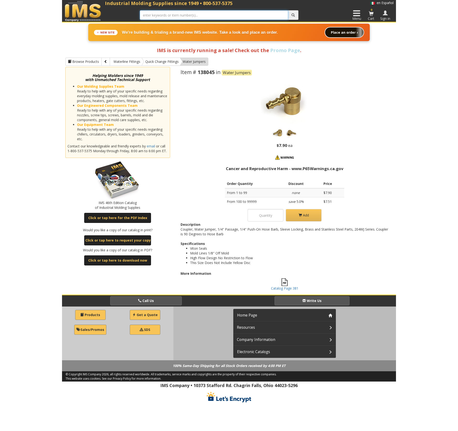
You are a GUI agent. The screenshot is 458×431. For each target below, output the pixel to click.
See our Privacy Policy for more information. (131, 379)
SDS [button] (146, 329)
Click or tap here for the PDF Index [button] (117, 218)
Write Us (314, 300)
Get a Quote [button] (147, 314)
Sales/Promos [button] (92, 329)
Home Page (247, 315)
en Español (384, 2)
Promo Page (285, 50)
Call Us (147, 300)
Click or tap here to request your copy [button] (118, 240)
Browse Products (85, 61)
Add (305, 215)
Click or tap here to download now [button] (117, 260)
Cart (371, 14)
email (151, 146)
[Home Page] (83, 11)
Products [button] (92, 314)
